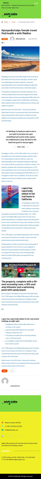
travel (12, 371)
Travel (13, 22)
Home (6, 22)
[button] (35, 3)
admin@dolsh (20, 39)
